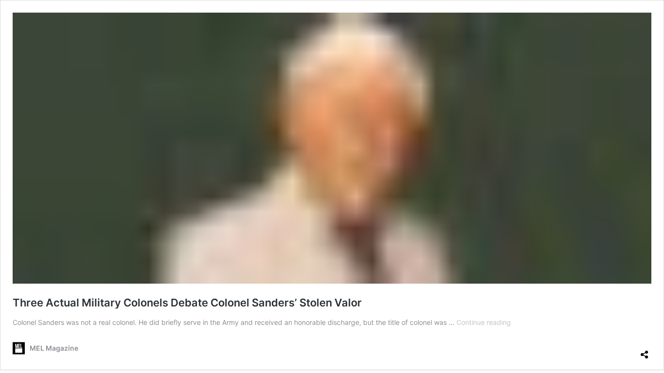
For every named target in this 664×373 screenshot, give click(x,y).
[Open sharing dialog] (644, 350)
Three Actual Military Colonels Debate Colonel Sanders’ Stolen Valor (187, 302)
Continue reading (483, 322)
